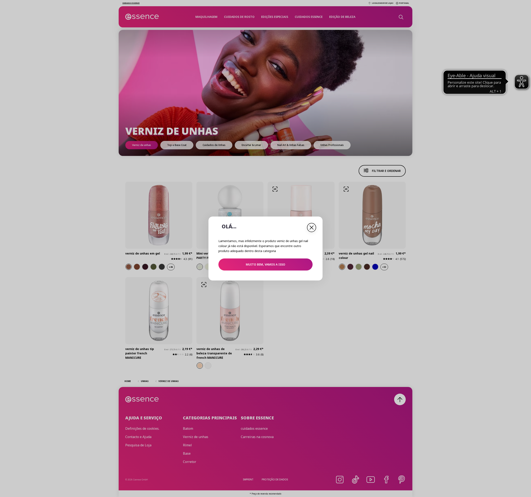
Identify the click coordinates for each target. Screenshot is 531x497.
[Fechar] (311, 227)
